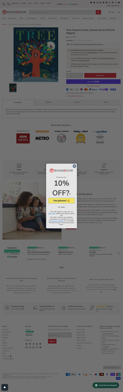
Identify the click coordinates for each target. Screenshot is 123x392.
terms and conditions (57, 221)
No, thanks (61, 207)
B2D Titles (52, 213)
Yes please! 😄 (61, 200)
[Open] (4, 387)
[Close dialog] (74, 166)
